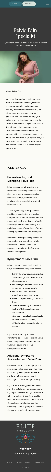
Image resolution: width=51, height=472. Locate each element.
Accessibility (39, 463)
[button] (47, 4)
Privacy (9, 463)
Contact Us (25, 467)
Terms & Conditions (23, 463)
